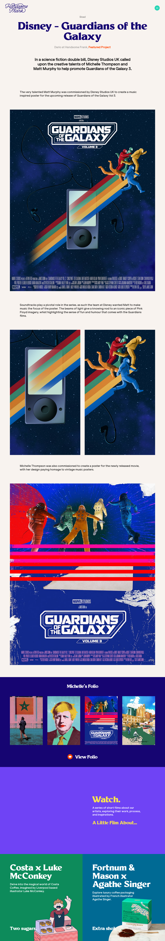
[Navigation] (157, 8)
